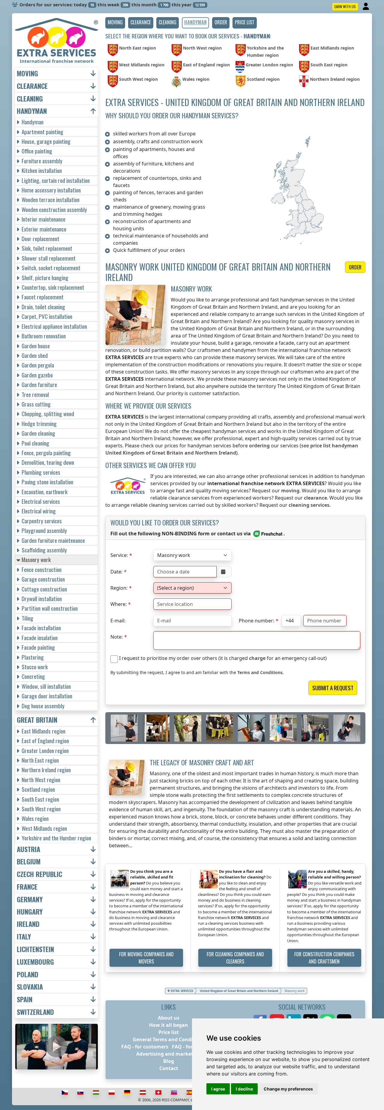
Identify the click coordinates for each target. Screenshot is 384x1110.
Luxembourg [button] (35, 961)
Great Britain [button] (37, 719)
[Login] (366, 6)
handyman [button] (32, 111)
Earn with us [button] (345, 6)
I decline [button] (244, 1088)
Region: (119, 588)
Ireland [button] (28, 924)
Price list (168, 1032)
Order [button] (355, 267)
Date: (116, 571)
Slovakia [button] (30, 986)
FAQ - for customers (144, 1046)
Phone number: (256, 620)
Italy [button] (24, 936)
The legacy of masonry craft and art (202, 762)
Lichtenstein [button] (35, 949)
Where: (118, 604)
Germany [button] (30, 899)
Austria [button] (28, 849)
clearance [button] (32, 86)
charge (257, 658)
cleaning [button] (30, 98)
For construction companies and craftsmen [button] (324, 958)
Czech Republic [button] (39, 874)
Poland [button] (27, 974)
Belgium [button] (28, 861)
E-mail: (117, 620)
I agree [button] (218, 1088)
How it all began (168, 1025)
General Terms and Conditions (169, 1039)
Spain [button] (24, 999)
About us (168, 1018)
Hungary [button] (30, 911)
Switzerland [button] (35, 1012)
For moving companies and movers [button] (146, 958)
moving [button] (27, 73)
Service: (119, 555)
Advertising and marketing (168, 1054)
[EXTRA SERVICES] (56, 37)
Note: (116, 637)
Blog (168, 1061)
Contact (168, 1068)
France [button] (27, 886)
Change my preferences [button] (288, 1088)
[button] (115, 23)
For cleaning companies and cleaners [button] (235, 958)
